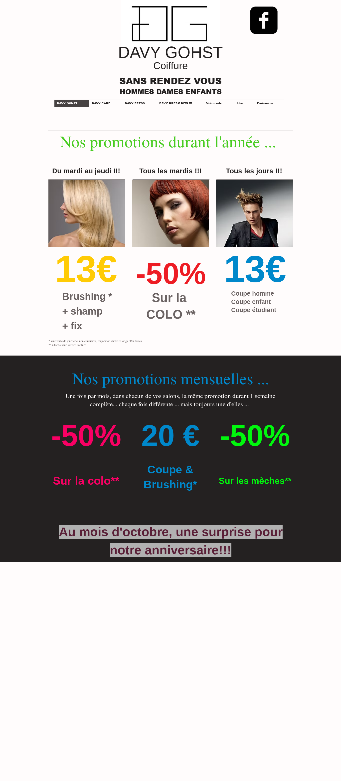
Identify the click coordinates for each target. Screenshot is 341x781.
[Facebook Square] (264, 20)
